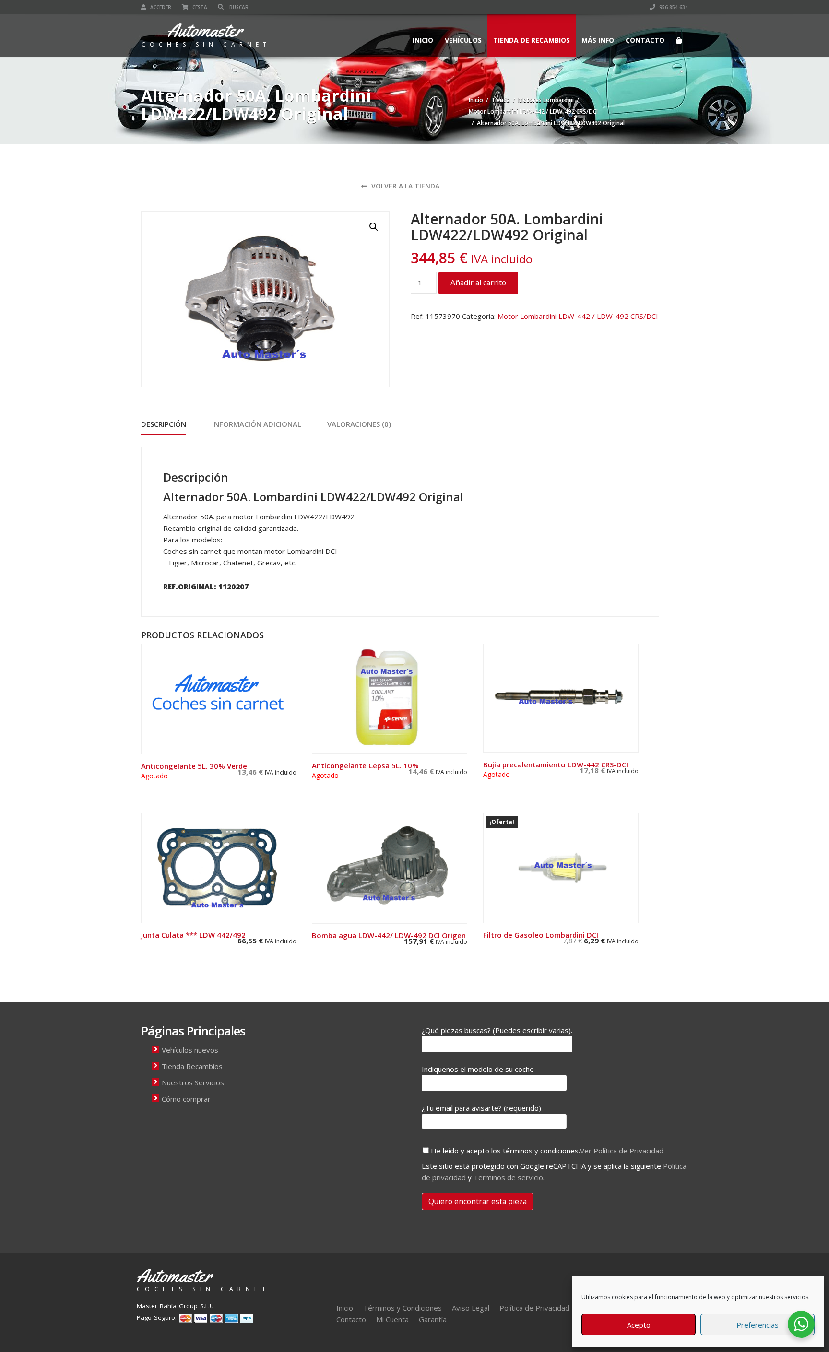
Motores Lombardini (546, 100)
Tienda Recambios (192, 1066)
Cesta (199, 7)
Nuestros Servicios (193, 1082)
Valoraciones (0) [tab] (359, 424)
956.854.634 (673, 7)
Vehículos (463, 40)
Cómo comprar (186, 1099)
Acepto (639, 1324)
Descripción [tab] (163, 424)
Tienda (500, 100)
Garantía (433, 1319)
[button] (373, 226)
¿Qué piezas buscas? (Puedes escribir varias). (497, 1030)
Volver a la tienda (404, 185)
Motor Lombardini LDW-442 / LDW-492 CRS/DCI (533, 111)
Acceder (160, 7)
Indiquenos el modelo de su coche (478, 1069)
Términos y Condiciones (402, 1308)
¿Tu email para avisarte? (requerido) (481, 1108)
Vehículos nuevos (190, 1050)
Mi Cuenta (392, 1319)
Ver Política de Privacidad (621, 1150)
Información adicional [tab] (256, 424)
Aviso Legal (470, 1308)
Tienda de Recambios (531, 40)
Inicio (423, 40)
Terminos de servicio (508, 1177)
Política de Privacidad (534, 1308)
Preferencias (757, 1324)
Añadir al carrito (478, 282)
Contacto (645, 40)
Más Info (597, 40)
